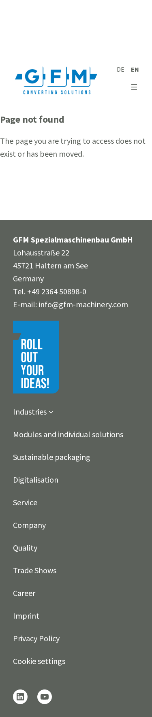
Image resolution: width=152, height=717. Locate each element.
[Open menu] (134, 87)
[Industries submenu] (51, 411)
